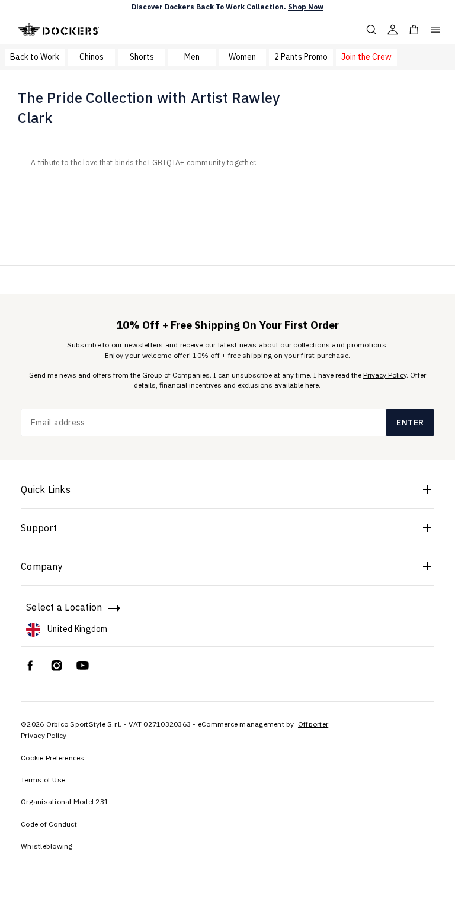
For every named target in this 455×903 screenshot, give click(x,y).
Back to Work (34, 56)
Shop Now (305, 6)
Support (39, 528)
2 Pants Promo (301, 56)
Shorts (142, 56)
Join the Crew (366, 56)
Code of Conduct (49, 824)
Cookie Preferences (53, 757)
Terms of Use (43, 779)
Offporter (313, 724)
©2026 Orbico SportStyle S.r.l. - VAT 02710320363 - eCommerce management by (158, 724)
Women (242, 56)
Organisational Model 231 (64, 801)
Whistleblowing (47, 845)
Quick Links (46, 489)
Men (192, 56)
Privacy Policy (384, 374)
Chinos (91, 56)
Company (42, 566)
